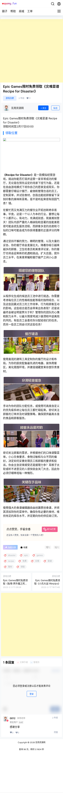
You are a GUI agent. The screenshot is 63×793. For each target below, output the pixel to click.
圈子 (4, 11)
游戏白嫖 (10, 98)
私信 (55, 108)
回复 (56, 732)
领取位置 (11, 133)
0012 (12, 718)
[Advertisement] (31, 50)
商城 (21, 11)
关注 (44, 108)
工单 (30, 11)
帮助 (13, 11)
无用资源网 (40, 742)
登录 (32, 694)
